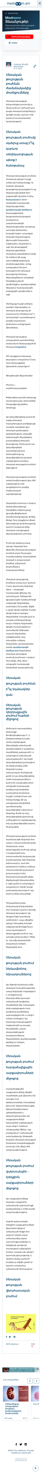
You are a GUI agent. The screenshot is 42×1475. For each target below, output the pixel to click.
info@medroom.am (21, 1460)
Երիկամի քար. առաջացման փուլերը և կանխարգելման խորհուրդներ (13, 1408)
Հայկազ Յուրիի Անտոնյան (21, 65)
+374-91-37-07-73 (21, 1458)
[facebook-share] (6, 1337)
